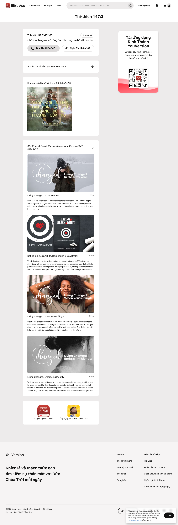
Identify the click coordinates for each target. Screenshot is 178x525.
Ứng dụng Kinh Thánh (43, 418)
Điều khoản (47, 509)
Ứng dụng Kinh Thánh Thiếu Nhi (73, 418)
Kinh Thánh (34, 5)
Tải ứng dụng (144, 5)
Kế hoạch (48, 5)
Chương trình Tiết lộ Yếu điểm (19, 512)
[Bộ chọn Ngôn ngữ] (157, 5)
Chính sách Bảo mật (31, 509)
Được (169, 515)
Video (59, 5)
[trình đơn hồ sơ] (167, 5)
